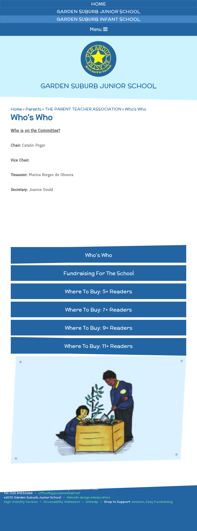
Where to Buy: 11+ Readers (98, 346)
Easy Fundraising (159, 501)
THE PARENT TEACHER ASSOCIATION (83, 109)
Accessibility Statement (61, 501)
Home (16, 109)
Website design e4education (88, 497)
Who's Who (135, 109)
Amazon (138, 501)
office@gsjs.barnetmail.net (59, 493)
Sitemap (92, 501)
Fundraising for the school (98, 273)
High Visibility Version (21, 501)
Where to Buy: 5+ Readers (98, 291)
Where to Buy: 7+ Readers (98, 309)
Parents (33, 109)
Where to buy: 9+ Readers (98, 327)
